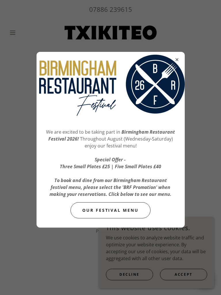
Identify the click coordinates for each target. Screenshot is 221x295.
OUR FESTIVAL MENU (110, 210)
